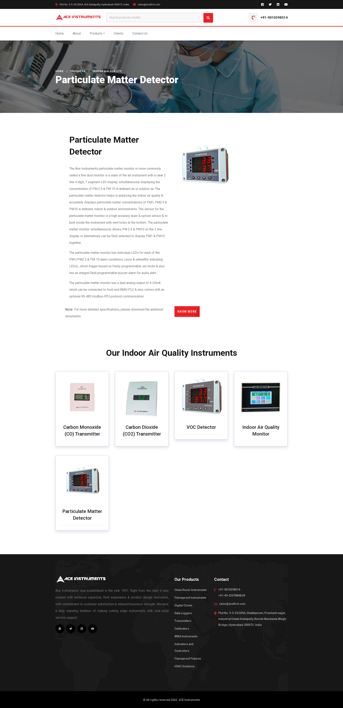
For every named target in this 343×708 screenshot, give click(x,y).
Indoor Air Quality (107, 71)
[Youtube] (286, 4)
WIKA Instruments (186, 636)
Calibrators (181, 628)
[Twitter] (270, 4)
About (77, 33)
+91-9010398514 (274, 17)
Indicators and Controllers (184, 647)
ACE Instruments (189, 699)
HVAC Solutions (184, 666)
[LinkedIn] (278, 4)
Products (96, 33)
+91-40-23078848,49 (231, 595)
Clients (118, 33)
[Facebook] (262, 4)
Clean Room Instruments (190, 590)
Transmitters (182, 620)
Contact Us (139, 33)
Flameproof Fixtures (187, 658)
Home (59, 33)
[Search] (208, 18)
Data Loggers (183, 613)
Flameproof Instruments (190, 597)
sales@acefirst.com (149, 4)
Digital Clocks (183, 605)
